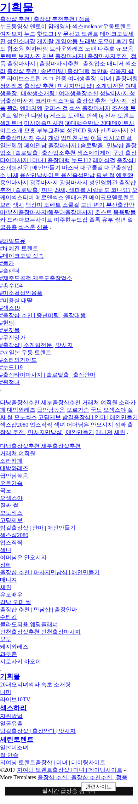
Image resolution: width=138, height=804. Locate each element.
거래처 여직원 (99, 402)
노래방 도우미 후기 (103, 41)
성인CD (76, 130)
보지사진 (29, 56)
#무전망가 (12, 338)
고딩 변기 (93, 205)
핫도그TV (49, 34)
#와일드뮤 (12, 241)
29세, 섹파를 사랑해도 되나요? (92, 190)
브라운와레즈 (67, 49)
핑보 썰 (105, 175)
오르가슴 (78, 410)
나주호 (106, 49)
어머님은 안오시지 (90, 425)
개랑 (53, 138)
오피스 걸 (56, 108)
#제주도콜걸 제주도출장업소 (36, 278)
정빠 (120, 425)
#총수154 (11, 286)
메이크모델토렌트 (111, 197)
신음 (42, 227)
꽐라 (12, 108)
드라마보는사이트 (29, 220)
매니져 (104, 432)
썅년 (120, 220)
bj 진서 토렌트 (116, 116)
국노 (96, 410)
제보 (48, 56)
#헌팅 (7, 323)
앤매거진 (76, 197)
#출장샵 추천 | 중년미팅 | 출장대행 (43, 315)
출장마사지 (96, 108)
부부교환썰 (51, 130)
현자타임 (36, 49)
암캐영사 (59, 26)
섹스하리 (13, 708)
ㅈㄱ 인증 (54, 78)
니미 (5, 692)
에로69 (124, 175)
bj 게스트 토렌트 (64, 116)
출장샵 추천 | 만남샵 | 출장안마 (38, 609)
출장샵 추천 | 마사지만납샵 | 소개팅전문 (74, 86)
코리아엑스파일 (55, 101)
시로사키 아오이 (20, 661)
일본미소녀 (14, 748)
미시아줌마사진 (44, 123)
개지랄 (45, 41)
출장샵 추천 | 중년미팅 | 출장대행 (48, 71)
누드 (29, 34)
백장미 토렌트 (43, 205)
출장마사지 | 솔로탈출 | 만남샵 (86, 145)
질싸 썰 (9, 505)
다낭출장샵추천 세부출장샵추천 (40, 402)
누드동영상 (14, 26)
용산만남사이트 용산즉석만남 (57, 175)
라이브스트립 (24, 78)
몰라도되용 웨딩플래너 (29, 624)
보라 (5, 205)
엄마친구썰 (75, 138)
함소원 (15, 49)
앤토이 (38, 26)
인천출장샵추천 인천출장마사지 (40, 632)
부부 (5, 639)
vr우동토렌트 (114, 26)
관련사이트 (98, 786)
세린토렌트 (17, 739)
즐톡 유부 (101, 220)
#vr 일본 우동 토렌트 (25, 352)
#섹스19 (10, 308)
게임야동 (66, 41)
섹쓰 (75, 108)
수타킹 (8, 617)
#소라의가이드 (18, 360)
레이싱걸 (104, 160)
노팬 (90, 49)
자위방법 (11, 716)
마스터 (70, 168)
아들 (96, 138)
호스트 (103, 212)
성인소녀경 (21, 41)
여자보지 (11, 34)
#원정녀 (10, 382)
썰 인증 (9, 755)
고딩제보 (49, 417)
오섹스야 (114, 410)
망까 (93, 130)
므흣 (29, 130)
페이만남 (35, 145)
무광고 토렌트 (80, 34)
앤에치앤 (31, 108)
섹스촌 (26, 227)
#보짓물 (10, 330)
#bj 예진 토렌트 (19, 248)
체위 (119, 432)
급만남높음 (51, 410)
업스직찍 (41, 425)
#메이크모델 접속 (22, 256)
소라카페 (11, 461)
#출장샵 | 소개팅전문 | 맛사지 (36, 345)
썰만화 (99, 71)
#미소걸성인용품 (21, 293)
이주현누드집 (71, 220)
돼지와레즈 (14, 647)
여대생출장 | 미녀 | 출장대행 (103, 78)
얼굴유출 (11, 723)
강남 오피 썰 (15, 602)
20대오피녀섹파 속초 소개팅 (35, 685)
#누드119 (11, 367)
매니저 (115, 64)
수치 (41, 138)
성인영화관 (103, 182)
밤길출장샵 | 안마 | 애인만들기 (100, 417)
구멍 (118, 153)
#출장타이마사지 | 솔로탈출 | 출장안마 (48, 375)
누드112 (81, 160)
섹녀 (59, 425)
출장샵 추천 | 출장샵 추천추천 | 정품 (45, 19)
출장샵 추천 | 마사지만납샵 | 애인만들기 (50, 572)
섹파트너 (11, 123)
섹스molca (84, 26)
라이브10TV (15, 699)
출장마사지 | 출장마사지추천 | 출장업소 (56, 64)
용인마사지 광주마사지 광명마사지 (44, 182)
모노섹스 (25, 417)
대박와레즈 (21, 410)
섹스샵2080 (14, 425)
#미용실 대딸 (16, 300)
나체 (12, 175)
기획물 (17, 7)
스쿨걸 (70, 205)
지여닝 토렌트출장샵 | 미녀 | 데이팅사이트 (52, 762)
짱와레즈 (11, 86)
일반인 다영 (27, 116)
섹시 (18, 205)
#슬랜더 (10, 271)
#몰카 (7, 263)
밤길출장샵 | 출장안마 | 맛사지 (38, 731)
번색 (92, 116)
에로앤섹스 (49, 197)
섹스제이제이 (94, 153)
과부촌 (8, 654)
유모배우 (11, 595)
